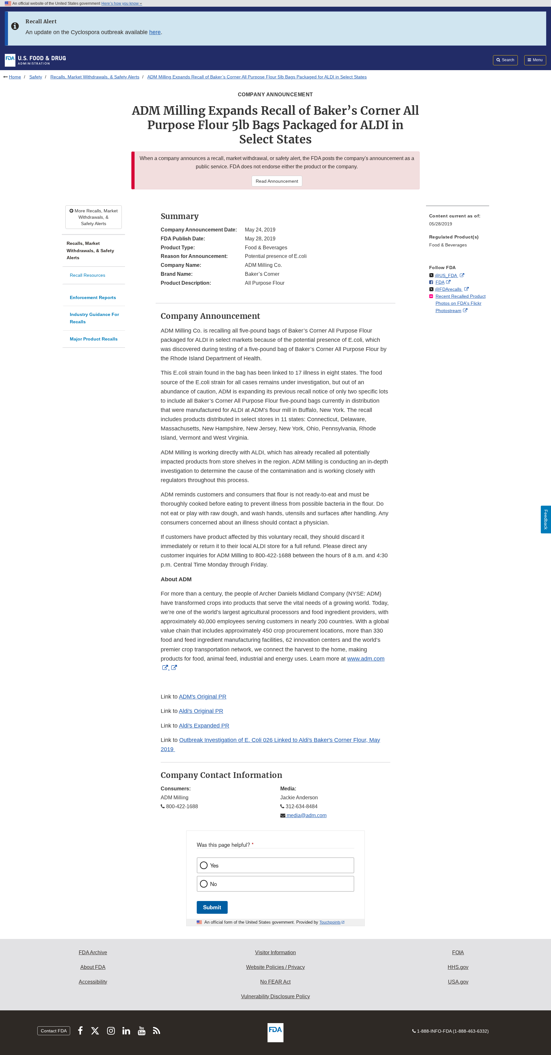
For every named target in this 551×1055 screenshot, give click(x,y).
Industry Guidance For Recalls (94, 318)
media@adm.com (306, 815)
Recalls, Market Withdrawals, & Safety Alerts (94, 76)
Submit (212, 907)
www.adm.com (366, 659)
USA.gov (458, 982)
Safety (35, 76)
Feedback (545, 519)
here (155, 32)
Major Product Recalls (94, 338)
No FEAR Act (275, 982)
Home (15, 76)
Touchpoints (330, 922)
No (213, 884)
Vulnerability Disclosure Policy (275, 996)
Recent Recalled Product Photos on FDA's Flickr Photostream (461, 303)
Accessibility (93, 982)
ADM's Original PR (202, 696)
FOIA (458, 952)
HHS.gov (458, 967)
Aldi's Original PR (201, 711)
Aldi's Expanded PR (204, 725)
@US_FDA (446, 275)
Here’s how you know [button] (120, 3)
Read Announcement (277, 181)
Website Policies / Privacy (275, 967)
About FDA (93, 967)
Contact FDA (54, 1030)
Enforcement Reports (93, 297)
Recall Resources (87, 275)
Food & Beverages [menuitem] (448, 244)
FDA (440, 282)
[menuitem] (457, 221)
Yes (214, 865)
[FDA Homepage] (35, 59)
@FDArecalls (449, 289)
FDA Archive (93, 952)
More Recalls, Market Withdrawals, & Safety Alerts (95, 217)
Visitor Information (275, 952)
